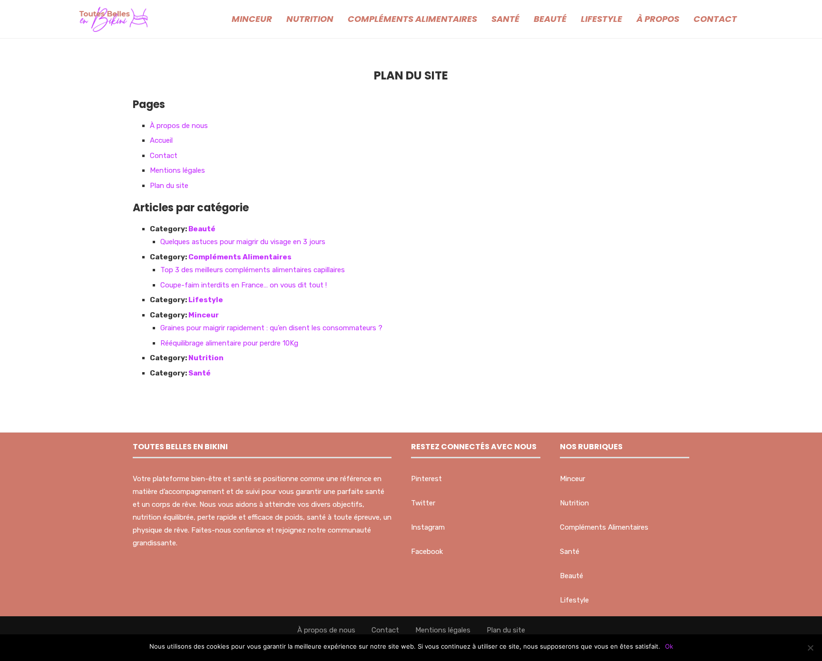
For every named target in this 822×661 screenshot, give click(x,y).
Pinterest (426, 478)
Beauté (550, 19)
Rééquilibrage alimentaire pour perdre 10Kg (229, 343)
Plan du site (169, 185)
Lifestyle (601, 19)
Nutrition (309, 19)
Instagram (428, 527)
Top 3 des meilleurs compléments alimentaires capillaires (252, 270)
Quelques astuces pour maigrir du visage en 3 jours (242, 241)
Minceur (252, 19)
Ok (669, 646)
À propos (657, 19)
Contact (715, 19)
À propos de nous (179, 125)
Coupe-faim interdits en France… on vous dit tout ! (243, 285)
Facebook (427, 551)
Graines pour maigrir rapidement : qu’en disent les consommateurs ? (271, 328)
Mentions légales (177, 170)
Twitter (423, 503)
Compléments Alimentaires (412, 19)
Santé (505, 19)
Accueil (161, 140)
